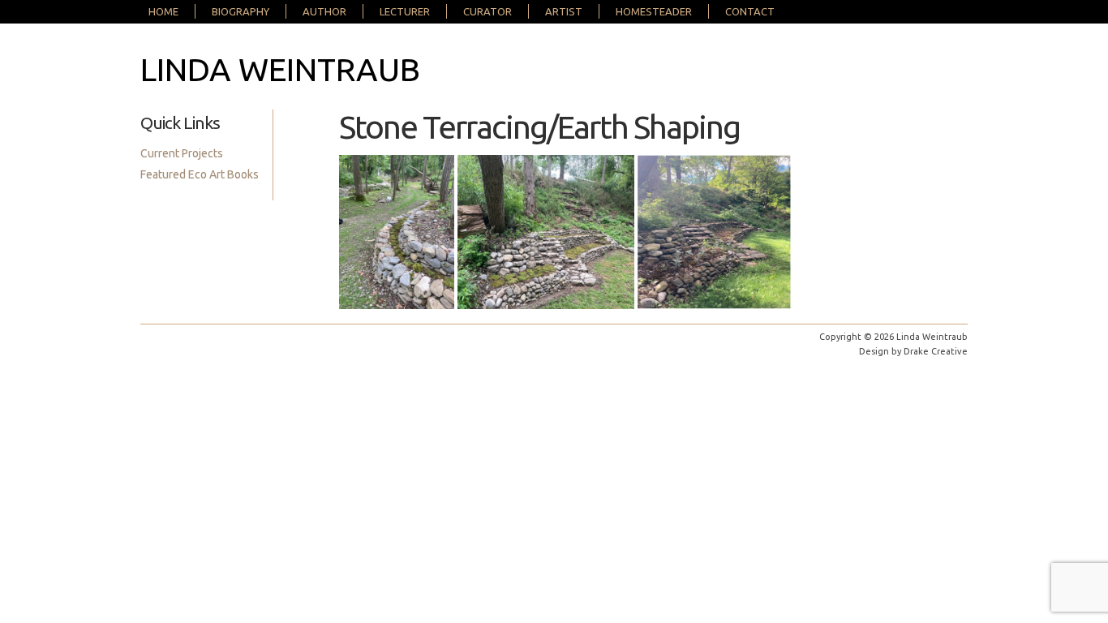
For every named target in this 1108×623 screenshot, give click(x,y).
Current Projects (181, 153)
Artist (563, 11)
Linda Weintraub (280, 69)
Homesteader (654, 11)
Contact (750, 11)
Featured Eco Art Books (199, 174)
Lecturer (405, 11)
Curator (487, 11)
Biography (240, 11)
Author (324, 11)
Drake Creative (936, 351)
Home (163, 11)
